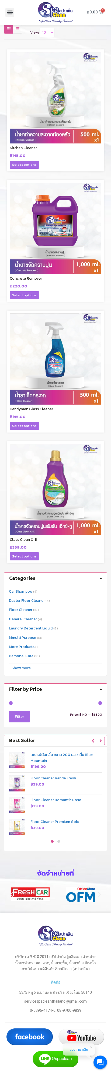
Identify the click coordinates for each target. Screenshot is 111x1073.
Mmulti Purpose (22, 637)
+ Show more (20, 668)
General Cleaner (23, 619)
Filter (19, 716)
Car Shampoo (20, 591)
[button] (9, 12)
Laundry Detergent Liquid (31, 628)
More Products (21, 647)
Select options (24, 164)
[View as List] (17, 29)
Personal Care (21, 656)
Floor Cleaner (20, 610)
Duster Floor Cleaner (27, 600)
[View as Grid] (8, 29)
